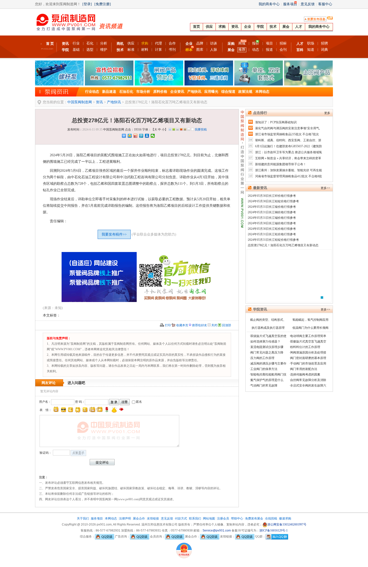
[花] (107, 409)
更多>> (325, 188)
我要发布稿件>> (114, 234)
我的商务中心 (269, 4)
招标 (283, 43)
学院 (260, 26)
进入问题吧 (76, 383)
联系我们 (195, 518)
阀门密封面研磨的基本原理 (308, 358)
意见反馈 (308, 4)
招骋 (324, 43)
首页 (196, 26)
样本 (189, 50)
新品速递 (109, 92)
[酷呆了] (63, 409)
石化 (89, 43)
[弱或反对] (99, 409)
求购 (222, 26)
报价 (255, 43)
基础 (76, 50)
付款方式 (181, 518)
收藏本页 (182, 325)
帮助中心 (237, 518)
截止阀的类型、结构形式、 (268, 320)
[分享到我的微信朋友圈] (153, 136)
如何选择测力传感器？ (265, 341)
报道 (269, 50)
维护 (103, 50)
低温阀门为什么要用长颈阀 (310, 328)
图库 (199, 50)
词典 (324, 50)
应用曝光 (211, 92)
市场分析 (143, 92)
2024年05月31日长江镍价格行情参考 (272, 206)
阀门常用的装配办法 (303, 369)
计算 (158, 50)
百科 (299, 50)
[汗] (70, 409)
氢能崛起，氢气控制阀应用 (310, 320)
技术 (273, 26)
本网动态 (262, 92)
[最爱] (121, 409)
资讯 (234, 26)
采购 (231, 44)
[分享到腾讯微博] (141, 136)
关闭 (214, 325)
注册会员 (223, 518)
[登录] (87, 4)
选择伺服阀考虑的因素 (305, 374)
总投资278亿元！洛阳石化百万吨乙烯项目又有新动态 (283, 245)
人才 (298, 26)
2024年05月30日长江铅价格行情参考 (272, 228)
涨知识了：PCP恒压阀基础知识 (276, 122)
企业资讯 (177, 92)
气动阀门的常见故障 (263, 385)
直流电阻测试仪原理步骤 (266, 347)
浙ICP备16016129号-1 (273, 530)
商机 (120, 44)
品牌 (199, 43)
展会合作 (139, 518)
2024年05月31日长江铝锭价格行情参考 (273, 240)
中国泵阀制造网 (79, 102)
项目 (269, 43)
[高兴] (56, 409)
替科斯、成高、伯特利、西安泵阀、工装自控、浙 (288, 140)
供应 (209, 26)
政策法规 (245, 92)
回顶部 (226, 325)
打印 (168, 325)
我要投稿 (201, 129)
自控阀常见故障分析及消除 (308, 380)
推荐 (241, 50)
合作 (172, 43)
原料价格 (160, 92)
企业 (247, 26)
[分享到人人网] (147, 136)
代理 (158, 43)
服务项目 (290, 4)
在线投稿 (271, 518)
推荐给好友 (199, 325)
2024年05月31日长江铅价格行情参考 (272, 234)
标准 (130, 50)
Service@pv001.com (217, 530)
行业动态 (92, 92)
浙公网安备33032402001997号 (286, 524)
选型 (89, 50)
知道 (310, 50)
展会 (285, 26)
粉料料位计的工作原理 (305, 347)
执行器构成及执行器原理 (268, 328)
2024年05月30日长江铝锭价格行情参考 (273, 201)
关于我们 (83, 518)
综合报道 (228, 92)
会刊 (283, 50)
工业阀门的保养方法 (263, 369)
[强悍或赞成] (92, 409)
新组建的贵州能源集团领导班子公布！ (280, 164)
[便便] (114, 409)
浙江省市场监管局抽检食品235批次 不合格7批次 (287, 134)
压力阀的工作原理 (262, 358)
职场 (310, 43)
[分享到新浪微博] (135, 136)
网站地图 (209, 518)
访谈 (213, 43)
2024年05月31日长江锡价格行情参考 (272, 218)
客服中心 (325, 4)
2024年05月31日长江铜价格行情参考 (272, 212)
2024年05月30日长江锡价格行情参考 (272, 223)
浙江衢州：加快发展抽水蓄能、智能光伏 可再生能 (288, 170)
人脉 (213, 50)
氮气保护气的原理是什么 (266, 380)
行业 (76, 43)
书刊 (172, 50)
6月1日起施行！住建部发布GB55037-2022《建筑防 (288, 146)
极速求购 (285, 518)
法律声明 (125, 518)
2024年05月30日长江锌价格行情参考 (272, 196)
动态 (255, 50)
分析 (103, 43)
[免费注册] (102, 4)
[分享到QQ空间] (130, 136)
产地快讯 (194, 92)
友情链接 (153, 518)
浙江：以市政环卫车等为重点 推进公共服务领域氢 (288, 152)
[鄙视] (78, 409)
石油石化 (126, 92)
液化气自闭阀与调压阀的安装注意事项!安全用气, (287, 128)
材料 (144, 50)
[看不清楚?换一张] (78, 453)
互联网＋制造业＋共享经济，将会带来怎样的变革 (288, 158)
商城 (241, 43)
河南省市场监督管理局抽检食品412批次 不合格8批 (288, 176)
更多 (327, 113)
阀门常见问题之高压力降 (266, 352)
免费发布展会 (254, 518)
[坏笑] (85, 409)
